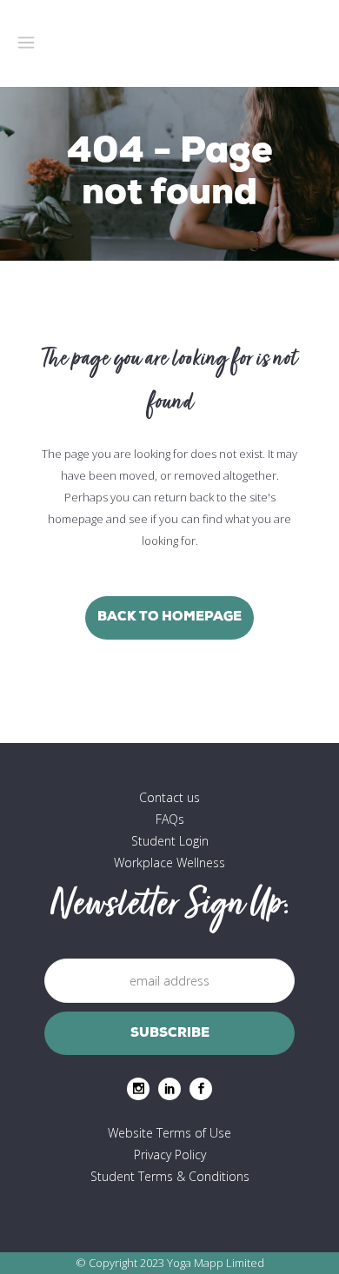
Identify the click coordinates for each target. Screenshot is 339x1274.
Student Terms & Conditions (169, 1176)
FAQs (170, 819)
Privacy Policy (170, 1154)
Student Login (170, 841)
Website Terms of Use (169, 1133)
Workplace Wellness (169, 862)
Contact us (169, 797)
